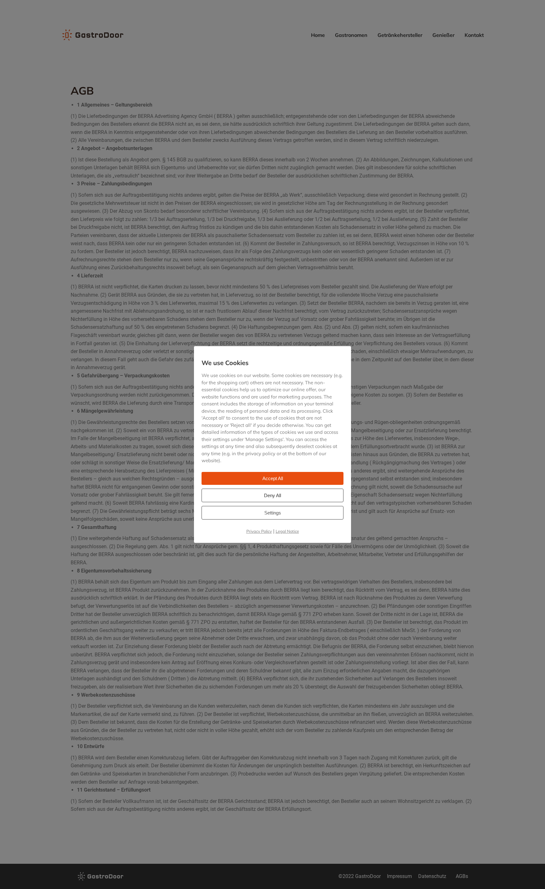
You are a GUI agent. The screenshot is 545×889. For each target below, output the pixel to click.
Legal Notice (287, 530)
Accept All (272, 478)
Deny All (272, 495)
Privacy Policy (259, 530)
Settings (272, 512)
